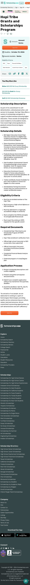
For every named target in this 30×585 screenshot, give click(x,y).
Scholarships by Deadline (8, 482)
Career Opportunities (7, 512)
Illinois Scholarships (6, 469)
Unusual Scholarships (7, 428)
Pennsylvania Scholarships (8, 474)
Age (16, 7)
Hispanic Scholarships (7, 406)
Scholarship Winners (6, 345)
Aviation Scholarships (7, 438)
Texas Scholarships (6, 459)
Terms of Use (4, 523)
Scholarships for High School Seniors (12, 378)
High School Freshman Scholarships (12, 456)
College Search (5, 347)
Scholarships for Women (8, 408)
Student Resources (6, 360)
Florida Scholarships (6, 464)
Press (2, 367)
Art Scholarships (5, 433)
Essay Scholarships (6, 423)
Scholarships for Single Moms (9, 413)
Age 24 (22, 7)
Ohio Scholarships (6, 477)
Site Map (3, 517)
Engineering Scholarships (8, 436)
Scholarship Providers (7, 365)
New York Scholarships (7, 467)
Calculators (4, 357)
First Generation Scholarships (9, 416)
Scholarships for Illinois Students (10, 398)
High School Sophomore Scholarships (12, 454)
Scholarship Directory (6, 7)
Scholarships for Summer (8, 431)
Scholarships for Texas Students (10, 393)
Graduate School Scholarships (10, 385)
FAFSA (2, 352)
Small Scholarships (6, 489)
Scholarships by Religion (8, 487)
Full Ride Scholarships (7, 421)
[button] (1, 34)
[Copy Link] (14, 74)
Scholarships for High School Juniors (12, 380)
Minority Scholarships (7, 403)
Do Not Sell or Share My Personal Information (15, 580)
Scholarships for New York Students (11, 401)
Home (2, 337)
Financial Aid (4, 350)
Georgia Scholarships (7, 472)
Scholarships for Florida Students (11, 395)
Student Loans (5, 355)
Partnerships (4, 510)
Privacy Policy (4, 520)
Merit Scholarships (6, 418)
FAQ (1, 505)
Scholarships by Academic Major (10, 484)
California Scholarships (7, 462)
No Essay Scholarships (7, 426)
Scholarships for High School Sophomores (14, 383)
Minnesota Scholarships (8, 479)
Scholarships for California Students (11, 390)
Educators (3, 362)
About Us (3, 502)
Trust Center (4, 525)
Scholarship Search (6, 340)
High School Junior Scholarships (10, 451)
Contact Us (4, 507)
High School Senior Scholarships (10, 449)
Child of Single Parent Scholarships (11, 492)
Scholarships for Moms (7, 411)
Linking (2, 515)
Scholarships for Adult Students (10, 388)
